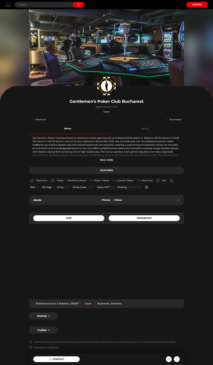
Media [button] (145, 128)
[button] (67, 129)
